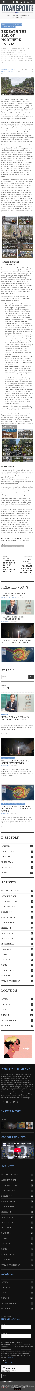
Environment (8, 922)
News (9, 758)
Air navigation (9, 901)
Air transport (8, 907)
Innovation (7, 938)
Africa (4, 999)
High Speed (7, 933)
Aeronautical (6, 803)
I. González (5, 69)
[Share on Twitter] (26, 70)
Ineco (3, 546)
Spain (13, 758)
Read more (4, 733)
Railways (6, 960)
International (8, 27)
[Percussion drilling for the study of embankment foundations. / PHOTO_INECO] (18, 234)
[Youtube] (28, 2)
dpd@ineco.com (10, 1357)
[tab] (17, 539)
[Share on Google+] (29, 70)
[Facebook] (13, 2)
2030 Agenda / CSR (10, 891)
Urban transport (10, 981)
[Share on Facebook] (22, 70)
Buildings (6, 912)
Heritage (6, 928)
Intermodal (7, 944)
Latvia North (10, 546)
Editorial (5, 714)
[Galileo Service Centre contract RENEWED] (17, 630)
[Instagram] (17, 2)
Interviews (7, 867)
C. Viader (10, 71)
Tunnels (5, 976)
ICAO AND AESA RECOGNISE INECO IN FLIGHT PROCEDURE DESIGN (16, 642)
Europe (4, 758)
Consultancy (8, 917)
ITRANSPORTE (5, 621)
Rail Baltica (19, 546)
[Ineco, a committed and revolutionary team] (17, 607)
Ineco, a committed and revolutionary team (13, 594)
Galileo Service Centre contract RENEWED (13, 618)
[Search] (3, 2)
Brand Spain (7, 851)
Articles (6, 24)
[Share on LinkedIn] (32, 70)
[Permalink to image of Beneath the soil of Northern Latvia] (17, 86)
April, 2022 (20, 597)
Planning (6, 949)
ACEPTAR (17, 1389)
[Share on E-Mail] (32, 71)
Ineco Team (7, 862)
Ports (4, 954)
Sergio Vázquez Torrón (8, 597)
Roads (4, 965)
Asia (3, 1010)
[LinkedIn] (21, 2)
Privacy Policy (9, 1363)
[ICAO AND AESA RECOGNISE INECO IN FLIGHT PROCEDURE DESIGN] (17, 654)
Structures (7, 970)
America (5, 1004)
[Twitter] (24, 2)
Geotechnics (16, 24)
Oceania (5, 1025)
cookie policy (4, 1387)
